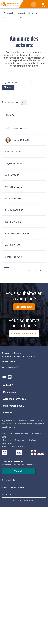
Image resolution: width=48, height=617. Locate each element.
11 (35, 270)
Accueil (10, 13)
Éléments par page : (11, 102)
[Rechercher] (33, 4)
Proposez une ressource (24, 333)
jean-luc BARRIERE (14, 210)
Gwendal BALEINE (13, 187)
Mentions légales (9, 480)
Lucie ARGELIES (13, 152)
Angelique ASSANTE (14, 163)
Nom (8, 115)
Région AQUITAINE (21, 140)
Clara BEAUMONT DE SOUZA (18, 233)
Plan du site (7, 495)
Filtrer (9, 87)
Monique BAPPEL (13, 198)
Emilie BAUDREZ (13, 222)
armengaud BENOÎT (14, 257)
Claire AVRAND (12, 175)
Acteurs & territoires (25, 13)
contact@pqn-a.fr (10, 367)
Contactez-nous (24, 306)
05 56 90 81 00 (8, 361)
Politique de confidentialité (13, 487)
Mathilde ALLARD (21, 128)
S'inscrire (19, 471)
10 (29, 270)
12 (41, 270)
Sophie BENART (12, 245)
